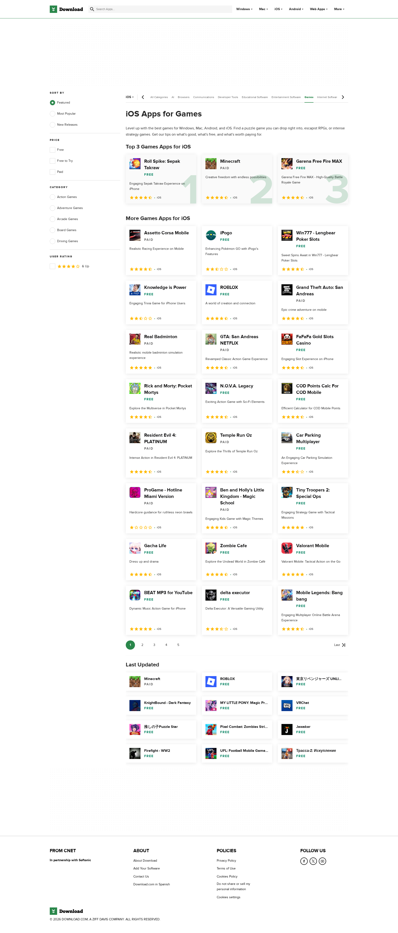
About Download (145, 861)
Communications (203, 97)
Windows (243, 9)
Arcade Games (67, 219)
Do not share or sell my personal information (233, 886)
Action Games (67, 197)
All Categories (159, 97)
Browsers (184, 97)
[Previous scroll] (143, 97)
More (338, 9)
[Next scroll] (342, 97)
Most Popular (66, 114)
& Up (85, 266)
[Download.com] (66, 9)
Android (295, 9)
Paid (60, 172)
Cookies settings (228, 897)
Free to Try (65, 161)
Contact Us (141, 876)
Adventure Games (70, 208)
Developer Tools (228, 97)
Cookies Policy (227, 876)
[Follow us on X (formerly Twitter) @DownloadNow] (313, 861)
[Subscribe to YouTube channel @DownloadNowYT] (322, 861)
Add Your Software (146, 868)
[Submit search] (92, 9)
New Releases (67, 125)
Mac (262, 9)
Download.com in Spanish (151, 884)
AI (173, 97)
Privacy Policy (226, 861)
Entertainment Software (286, 97)
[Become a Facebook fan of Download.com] (304, 861)
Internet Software (328, 97)
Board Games (66, 230)
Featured (63, 103)
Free (60, 150)
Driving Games (67, 241)
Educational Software (255, 97)
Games (308, 97)
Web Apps (317, 9)
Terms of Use (226, 868)
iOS (277, 9)
